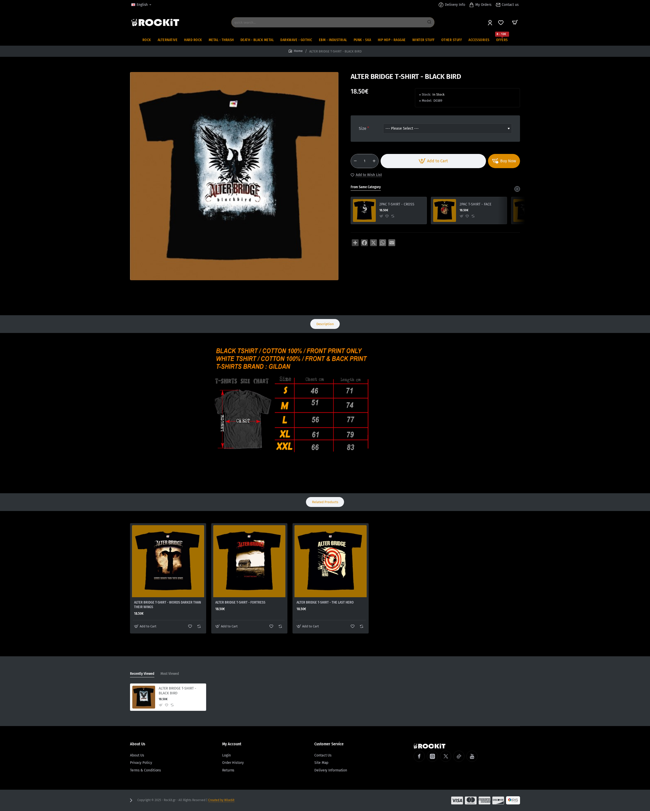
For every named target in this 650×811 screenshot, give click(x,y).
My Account (231, 744)
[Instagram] (432, 756)
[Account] (490, 22)
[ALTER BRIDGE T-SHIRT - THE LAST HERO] (331, 561)
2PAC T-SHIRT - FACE (475, 204)
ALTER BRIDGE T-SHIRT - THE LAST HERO (325, 602)
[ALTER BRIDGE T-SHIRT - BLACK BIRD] (143, 697)
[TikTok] (458, 756)
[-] (355, 161)
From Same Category (366, 187)
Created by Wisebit (221, 800)
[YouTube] (472, 756)
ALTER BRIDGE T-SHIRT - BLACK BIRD (177, 690)
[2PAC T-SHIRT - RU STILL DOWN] (524, 210)
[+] (374, 161)
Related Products (325, 502)
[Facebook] (419, 756)
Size (362, 128)
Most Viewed (169, 674)
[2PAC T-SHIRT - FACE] (444, 210)
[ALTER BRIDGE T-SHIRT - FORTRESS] (249, 561)
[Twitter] (445, 756)
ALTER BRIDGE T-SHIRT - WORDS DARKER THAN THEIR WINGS (167, 604)
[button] (433, 161)
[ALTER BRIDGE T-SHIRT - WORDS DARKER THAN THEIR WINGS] (168, 561)
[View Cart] (515, 22)
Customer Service (329, 744)
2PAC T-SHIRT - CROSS (396, 204)
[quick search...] (429, 22)
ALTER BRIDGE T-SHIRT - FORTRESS (240, 602)
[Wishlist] (501, 22)
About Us (137, 744)
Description (325, 324)
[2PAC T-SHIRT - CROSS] (364, 210)
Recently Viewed (142, 674)
